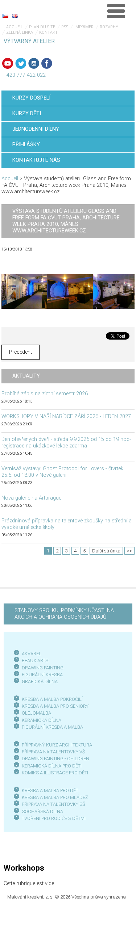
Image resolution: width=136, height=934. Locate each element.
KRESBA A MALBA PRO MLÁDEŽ (55, 797)
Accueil (14, 27)
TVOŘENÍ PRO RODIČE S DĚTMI (54, 818)
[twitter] (20, 63)
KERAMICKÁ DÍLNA (41, 720)
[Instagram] (33, 63)
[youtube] (7, 63)
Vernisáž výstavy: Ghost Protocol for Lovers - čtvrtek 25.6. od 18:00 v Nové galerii (62, 472)
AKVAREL (31, 653)
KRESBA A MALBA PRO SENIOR (54, 706)
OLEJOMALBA (36, 713)
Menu (116, 11)
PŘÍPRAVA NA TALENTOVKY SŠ (53, 804)
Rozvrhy (109, 27)
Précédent (20, 352)
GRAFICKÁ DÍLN (38, 681)
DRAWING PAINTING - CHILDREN (55, 758)
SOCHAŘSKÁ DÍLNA (42, 811)
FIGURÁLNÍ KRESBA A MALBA (52, 727)
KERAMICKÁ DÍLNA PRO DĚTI (52, 766)
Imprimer (84, 27)
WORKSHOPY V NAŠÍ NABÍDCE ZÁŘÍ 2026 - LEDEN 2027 (66, 416)
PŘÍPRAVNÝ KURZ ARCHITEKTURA (57, 745)
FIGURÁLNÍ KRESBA (42, 674)
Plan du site (42, 27)
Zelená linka (19, 32)
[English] (15, 15)
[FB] (46, 63)
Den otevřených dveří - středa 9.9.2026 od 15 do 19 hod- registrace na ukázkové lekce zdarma (66, 442)
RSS (64, 27)
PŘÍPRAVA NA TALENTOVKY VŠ (53, 751)
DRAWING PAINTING (42, 667)
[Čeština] (5, 15)
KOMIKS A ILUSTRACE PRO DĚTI (55, 772)
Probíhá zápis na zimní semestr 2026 (44, 394)
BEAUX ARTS (35, 660)
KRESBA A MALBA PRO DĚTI (50, 790)
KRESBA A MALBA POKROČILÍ (52, 699)
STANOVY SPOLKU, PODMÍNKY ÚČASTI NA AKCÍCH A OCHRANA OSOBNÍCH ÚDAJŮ (64, 613)
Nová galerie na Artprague (31, 498)
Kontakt (48, 32)
